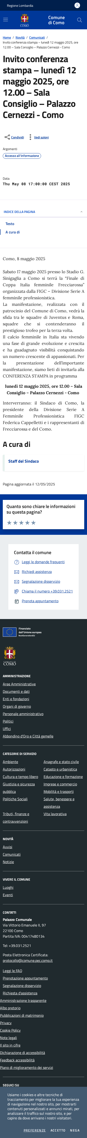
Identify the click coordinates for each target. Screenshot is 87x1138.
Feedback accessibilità (17, 1060)
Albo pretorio (10, 1008)
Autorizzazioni (14, 769)
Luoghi (8, 887)
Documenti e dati (16, 691)
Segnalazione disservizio (22, 985)
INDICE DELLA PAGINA (19, 211)
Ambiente (10, 761)
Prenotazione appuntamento (25, 978)
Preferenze (35, 1130)
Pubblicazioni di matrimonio (22, 1015)
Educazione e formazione (63, 776)
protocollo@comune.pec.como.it (28, 960)
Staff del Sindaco (23, 461)
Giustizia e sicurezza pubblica (19, 787)
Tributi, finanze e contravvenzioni (16, 817)
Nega (75, 1130)
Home (7, 37)
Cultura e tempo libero (20, 776)
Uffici (7, 728)
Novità (20, 37)
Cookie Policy (10, 1030)
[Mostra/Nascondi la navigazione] (5, 19)
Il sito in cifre (10, 1045)
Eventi (8, 895)
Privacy (6, 1023)
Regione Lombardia (20, 5)
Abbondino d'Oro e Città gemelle (28, 736)
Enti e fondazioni (16, 699)
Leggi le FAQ (12, 970)
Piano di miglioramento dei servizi (26, 1067)
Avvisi (7, 847)
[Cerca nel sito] (79, 20)
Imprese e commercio (60, 784)
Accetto (58, 1130)
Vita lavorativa (55, 814)
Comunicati (37, 37)
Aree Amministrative (19, 684)
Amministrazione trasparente (23, 1000)
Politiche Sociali (15, 799)
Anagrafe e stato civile (61, 761)
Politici (8, 721)
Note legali (8, 1037)
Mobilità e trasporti (59, 791)
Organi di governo (17, 706)
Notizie (8, 862)
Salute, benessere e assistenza (59, 802)
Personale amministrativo (23, 714)
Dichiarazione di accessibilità (22, 1052)
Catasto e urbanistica (60, 769)
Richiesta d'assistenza (20, 993)
